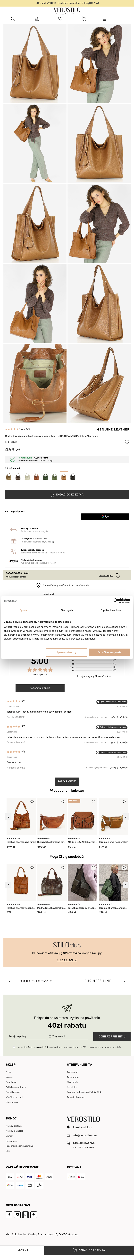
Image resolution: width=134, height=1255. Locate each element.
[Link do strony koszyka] (84, 19)
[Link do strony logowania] (37, 19)
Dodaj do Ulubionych (127, 442)
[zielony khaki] (54, 476)
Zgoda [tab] (23, 610)
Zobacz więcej (67, 781)
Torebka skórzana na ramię (21, 842)
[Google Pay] (10, 1185)
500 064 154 (38, 553)
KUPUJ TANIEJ (67, 960)
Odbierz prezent (111, 1036)
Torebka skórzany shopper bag (21, 908)
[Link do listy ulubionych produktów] (60, 19)
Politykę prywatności (38, 1047)
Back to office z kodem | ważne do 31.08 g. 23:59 (67, 3)
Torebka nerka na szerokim (113, 842)
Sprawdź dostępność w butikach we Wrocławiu (66, 585)
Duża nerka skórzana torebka (52, 842)
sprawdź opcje (35, 460)
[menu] (104, 18)
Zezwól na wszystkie (109, 652)
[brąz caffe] (18, 476)
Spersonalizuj (64, 652)
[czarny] (73, 476)
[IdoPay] (20, 1176)
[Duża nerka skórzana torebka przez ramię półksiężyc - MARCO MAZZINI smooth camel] (52, 816)
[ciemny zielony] (45, 476)
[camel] (64, 476)
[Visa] (29, 1176)
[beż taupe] (9, 476)
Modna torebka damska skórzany (52, 908)
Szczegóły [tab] (67, 610)
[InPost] (71, 1176)
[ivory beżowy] (27, 476)
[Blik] (10, 1176)
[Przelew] (29, 1185)
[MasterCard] (39, 1176)
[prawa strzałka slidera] (126, 816)
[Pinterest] (33, 1214)
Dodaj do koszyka (69, 494)
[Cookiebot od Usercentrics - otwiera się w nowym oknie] (116, 600)
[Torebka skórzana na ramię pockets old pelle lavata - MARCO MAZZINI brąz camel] (21, 816)
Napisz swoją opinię (40, 688)
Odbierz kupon (106, 575)
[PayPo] (49, 1176)
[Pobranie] (39, 1185)
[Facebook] (9, 1214)
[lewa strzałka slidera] (8, 816)
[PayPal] (20, 1185)
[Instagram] (17, 1214)
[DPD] (81, 1176)
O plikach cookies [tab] (110, 610)
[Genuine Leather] (113, 429)
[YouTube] (25, 1214)
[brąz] (36, 476)
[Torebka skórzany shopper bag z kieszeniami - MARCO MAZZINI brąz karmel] (21, 882)
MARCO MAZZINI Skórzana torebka (82, 842)
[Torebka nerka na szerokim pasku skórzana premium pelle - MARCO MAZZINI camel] (113, 816)
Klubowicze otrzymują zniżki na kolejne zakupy (67, 953)
